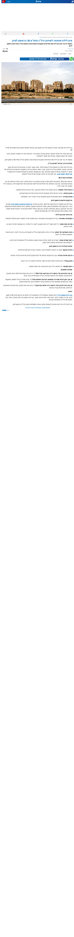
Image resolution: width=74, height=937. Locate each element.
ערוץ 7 (69, 37)
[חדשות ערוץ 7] (37, 1)
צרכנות (65, 37)
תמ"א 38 (54, 53)
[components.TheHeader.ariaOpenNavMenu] (62, 1)
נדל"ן (68, 53)
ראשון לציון (62, 53)
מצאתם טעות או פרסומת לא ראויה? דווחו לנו (36, 307)
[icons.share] (3, 1)
